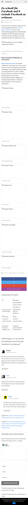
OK (14, 503)
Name (4, 466)
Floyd (10, 396)
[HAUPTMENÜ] (2, 2)
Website (4, 477)
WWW (10, 22)
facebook (5, 273)
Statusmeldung (20, 273)
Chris (7, 375)
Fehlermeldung (12, 273)
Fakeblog (8, 1)
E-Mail (4, 472)
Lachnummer (6, 22)
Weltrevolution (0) (14, 289)
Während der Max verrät (8, 63)
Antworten (5, 368)
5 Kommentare (18, 20)
